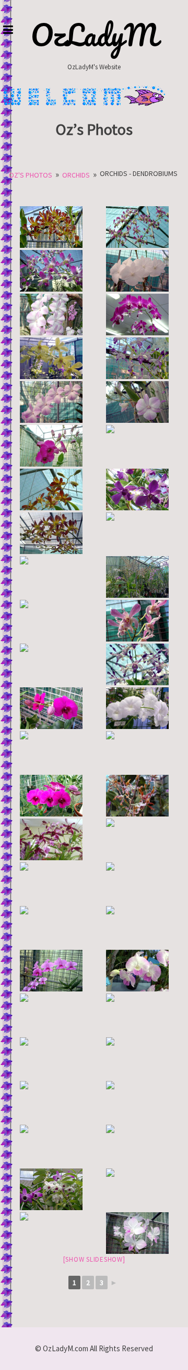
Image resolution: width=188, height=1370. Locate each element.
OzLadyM (94, 35)
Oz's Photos (30, 175)
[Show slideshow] (94, 1259)
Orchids (76, 175)
